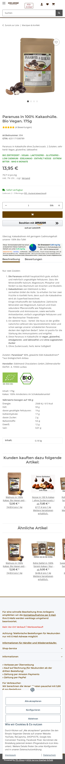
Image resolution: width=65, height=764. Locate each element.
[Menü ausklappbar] (3, 2)
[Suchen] (59, 13)
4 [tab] (37, 101)
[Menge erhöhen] (59, 205)
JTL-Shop (19, 760)
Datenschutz (49, 755)
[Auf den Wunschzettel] (56, 42)
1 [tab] (28, 101)
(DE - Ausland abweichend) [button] (35, 193)
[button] (41, 4)
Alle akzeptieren (33, 701)
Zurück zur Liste (12, 25)
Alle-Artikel (29, 5)
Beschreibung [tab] (11, 259)
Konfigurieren (33, 710)
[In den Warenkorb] (4, 33)
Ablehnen (33, 718)
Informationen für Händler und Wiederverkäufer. (29, 643)
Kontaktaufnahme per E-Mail (39, 615)
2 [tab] (31, 101)
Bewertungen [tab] (33, 259)
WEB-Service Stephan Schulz (39, 760)
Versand (26, 178)
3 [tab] (34, 101)
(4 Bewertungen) (23, 127)
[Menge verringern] (6, 205)
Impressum (10, 755)
